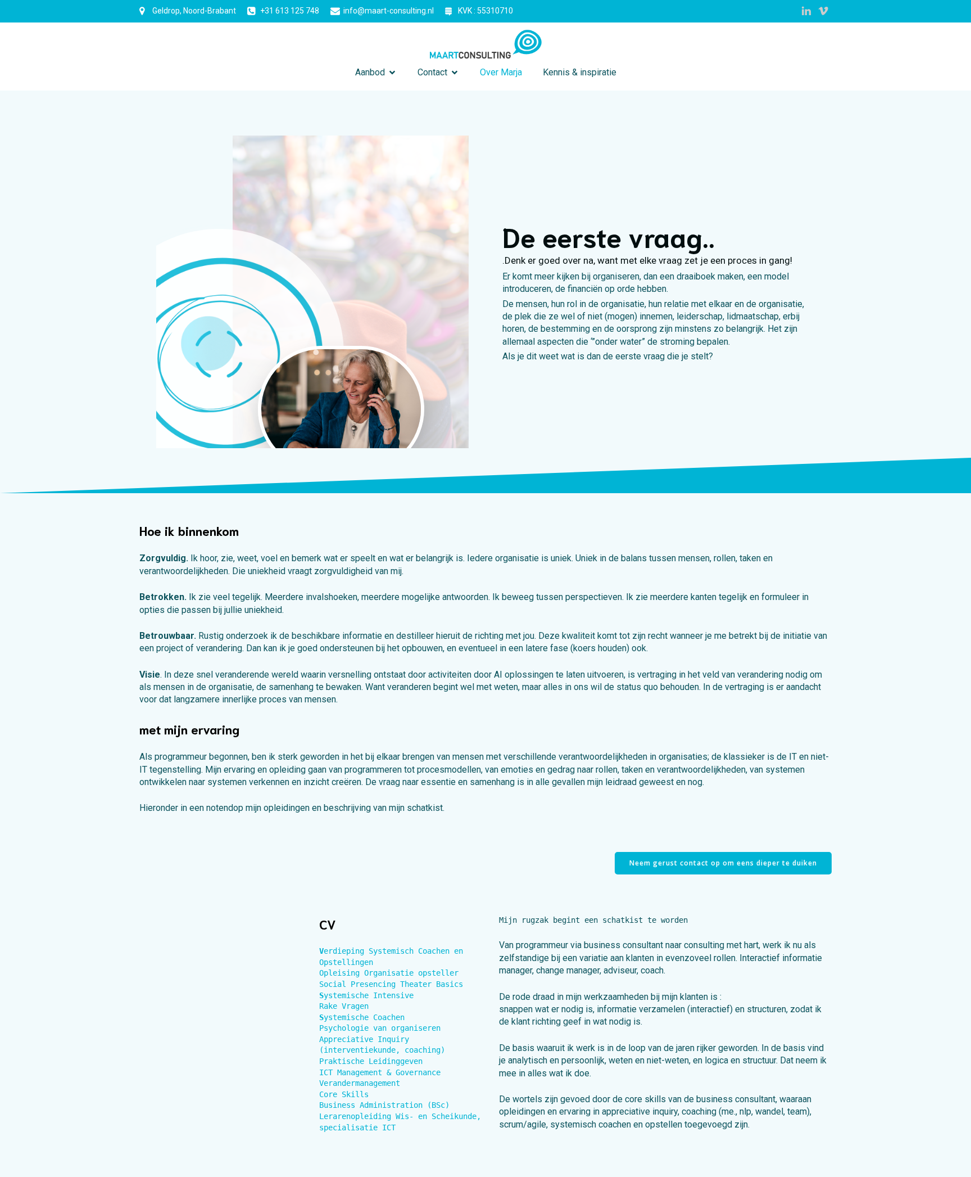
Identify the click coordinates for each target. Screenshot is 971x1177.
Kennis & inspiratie (579, 72)
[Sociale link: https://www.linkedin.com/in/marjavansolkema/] (806, 11)
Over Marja (501, 72)
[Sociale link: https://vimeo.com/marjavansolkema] (823, 11)
